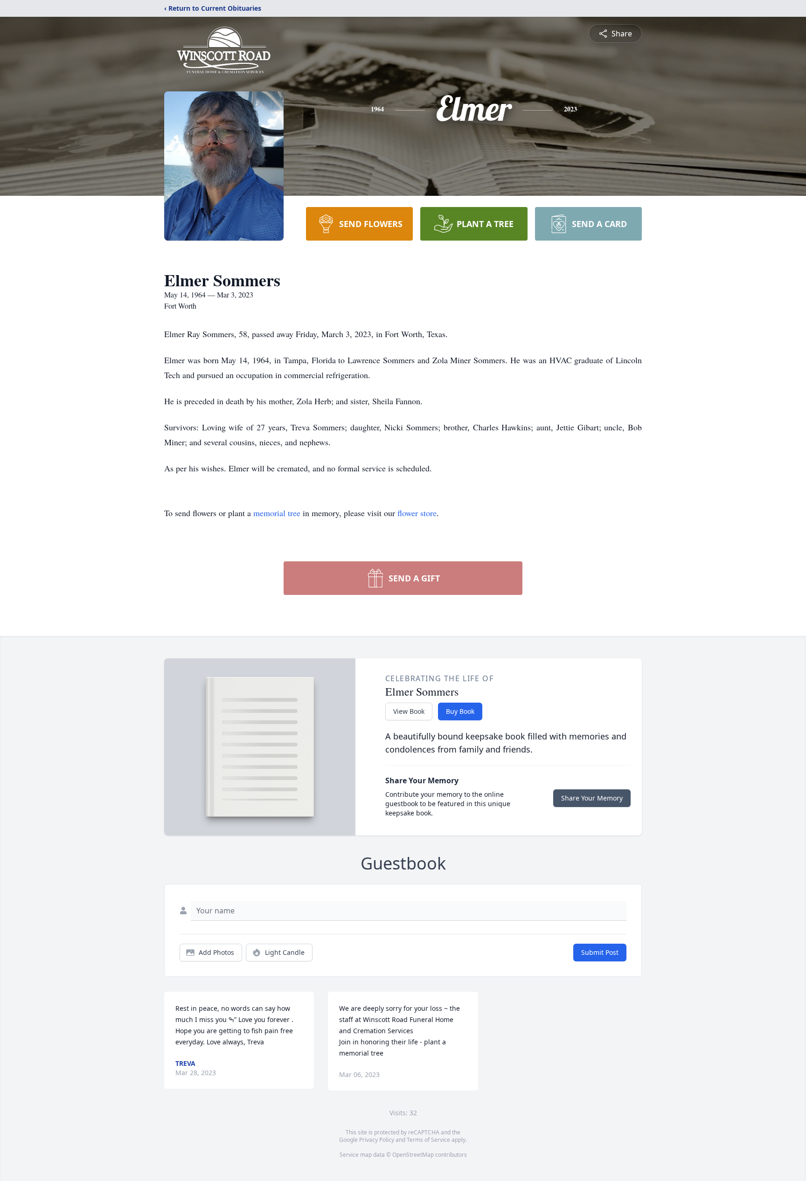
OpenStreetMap (413, 1155)
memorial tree (276, 512)
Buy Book (460, 711)
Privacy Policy (376, 1140)
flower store (417, 512)
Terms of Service (428, 1140)
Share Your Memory (592, 798)
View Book (408, 711)
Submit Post (599, 952)
